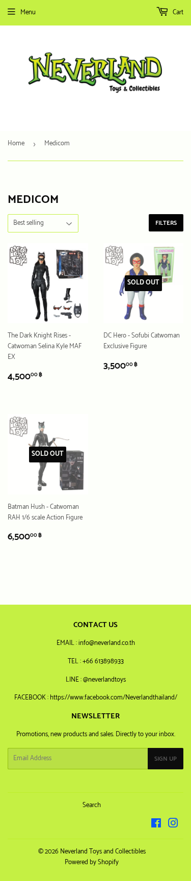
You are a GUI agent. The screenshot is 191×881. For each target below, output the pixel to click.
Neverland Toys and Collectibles (103, 851)
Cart (177, 12)
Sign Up (165, 759)
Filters (166, 223)
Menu (28, 12)
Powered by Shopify (92, 862)
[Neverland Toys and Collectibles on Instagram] (173, 825)
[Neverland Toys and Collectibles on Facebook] (156, 825)
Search (92, 805)
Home (16, 143)
